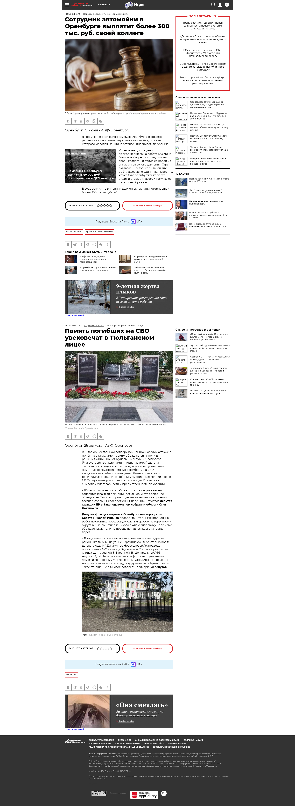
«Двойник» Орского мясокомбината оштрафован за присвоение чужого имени (203, 39)
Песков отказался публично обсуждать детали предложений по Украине (208, 215)
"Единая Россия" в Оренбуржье (81, 428)
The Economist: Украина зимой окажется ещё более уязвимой (205, 191)
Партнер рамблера (118, 793)
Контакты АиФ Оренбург (128, 744)
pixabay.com (163, 113)
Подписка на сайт (193, 740)
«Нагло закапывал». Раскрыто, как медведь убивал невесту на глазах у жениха (209, 127)
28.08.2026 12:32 (73, 325)
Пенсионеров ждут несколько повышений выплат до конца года (207, 225)
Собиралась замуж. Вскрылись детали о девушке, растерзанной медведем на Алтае (207, 105)
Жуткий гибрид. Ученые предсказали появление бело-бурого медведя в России (210, 348)
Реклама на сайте (154, 744)
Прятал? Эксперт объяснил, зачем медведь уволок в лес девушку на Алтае (208, 139)
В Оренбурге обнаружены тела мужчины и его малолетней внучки (150, 259)
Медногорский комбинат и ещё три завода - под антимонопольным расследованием (203, 80)
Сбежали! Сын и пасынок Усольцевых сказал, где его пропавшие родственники (210, 359)
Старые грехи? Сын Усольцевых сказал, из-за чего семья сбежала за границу (209, 382)
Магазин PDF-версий (100, 744)
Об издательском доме (101, 740)
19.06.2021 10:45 (72, 14)
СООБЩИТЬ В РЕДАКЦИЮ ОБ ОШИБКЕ (171, 747)
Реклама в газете (177, 744)
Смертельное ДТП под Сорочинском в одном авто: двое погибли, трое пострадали (203, 66)
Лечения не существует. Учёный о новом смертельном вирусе (208, 392)
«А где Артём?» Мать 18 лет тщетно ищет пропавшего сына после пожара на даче (208, 161)
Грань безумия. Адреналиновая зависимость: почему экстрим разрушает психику (203, 25)
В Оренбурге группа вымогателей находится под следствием (98, 268)
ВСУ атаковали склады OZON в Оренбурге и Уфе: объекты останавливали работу (202, 53)
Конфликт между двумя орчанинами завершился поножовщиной (93, 259)
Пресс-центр (124, 740)
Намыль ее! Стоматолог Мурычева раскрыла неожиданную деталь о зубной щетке (208, 116)
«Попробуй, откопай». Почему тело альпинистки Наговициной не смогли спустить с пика (209, 337)
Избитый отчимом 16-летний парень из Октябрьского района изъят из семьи (151, 270)
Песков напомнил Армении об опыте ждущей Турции (209, 180)
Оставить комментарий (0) (148, 205)
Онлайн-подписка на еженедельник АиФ (157, 740)
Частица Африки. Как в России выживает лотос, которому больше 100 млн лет (209, 150)
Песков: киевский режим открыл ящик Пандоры (206, 202)
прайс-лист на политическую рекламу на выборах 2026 (119, 747)
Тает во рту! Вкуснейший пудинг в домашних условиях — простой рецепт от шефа (208, 371)
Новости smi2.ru (76, 315)
